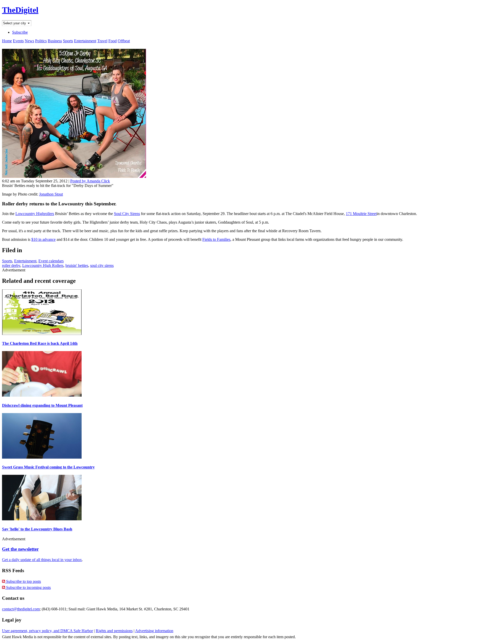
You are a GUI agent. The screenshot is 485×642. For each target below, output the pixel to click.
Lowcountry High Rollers (42, 265)
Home (7, 41)
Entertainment (85, 41)
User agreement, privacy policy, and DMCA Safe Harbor (47, 631)
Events (18, 41)
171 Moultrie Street (361, 213)
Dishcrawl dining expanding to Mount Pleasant (42, 405)
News (29, 41)
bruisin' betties (76, 265)
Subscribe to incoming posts (28, 587)
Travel (102, 41)
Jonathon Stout (51, 194)
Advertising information (154, 631)
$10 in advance (43, 239)
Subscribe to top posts (23, 581)
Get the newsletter (20, 549)
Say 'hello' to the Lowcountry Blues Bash (37, 529)
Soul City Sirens (127, 213)
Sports (68, 41)
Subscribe (20, 32)
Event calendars (51, 261)
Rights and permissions (114, 631)
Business (55, 41)
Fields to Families (216, 239)
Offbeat (124, 41)
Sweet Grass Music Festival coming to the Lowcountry (48, 467)
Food (112, 41)
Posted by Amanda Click (90, 181)
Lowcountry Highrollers (34, 213)
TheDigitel (20, 9)
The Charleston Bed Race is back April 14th (40, 343)
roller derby (11, 265)
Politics (41, 41)
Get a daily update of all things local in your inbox (42, 560)
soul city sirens (102, 265)
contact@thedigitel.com (21, 609)
